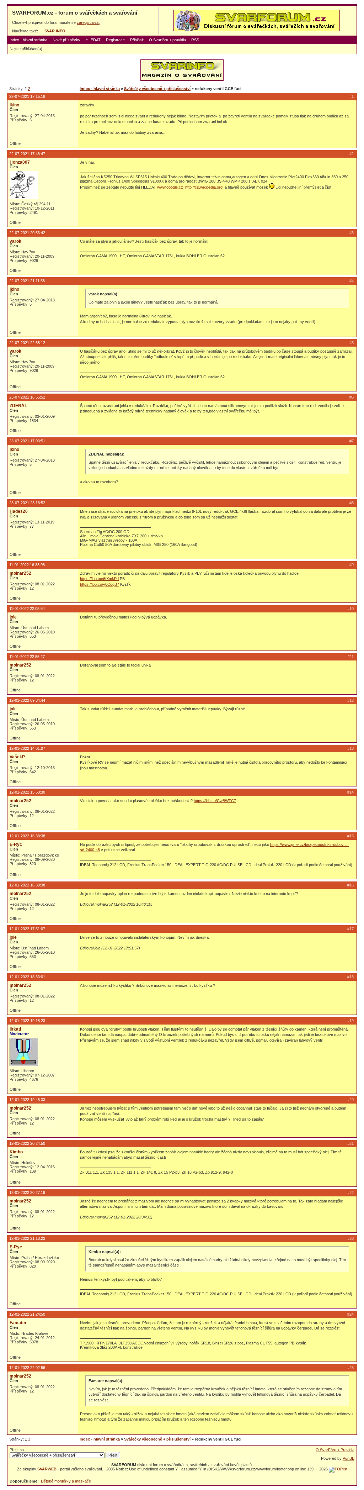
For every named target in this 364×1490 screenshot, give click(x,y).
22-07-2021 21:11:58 (27, 281)
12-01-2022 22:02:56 (27, 1367)
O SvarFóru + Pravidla (335, 1450)
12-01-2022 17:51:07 (27, 929)
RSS (195, 40)
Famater (18, 1322)
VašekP (17, 756)
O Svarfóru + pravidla (167, 40)
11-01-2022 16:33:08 (27, 565)
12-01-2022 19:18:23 (27, 1020)
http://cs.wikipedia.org (204, 187)
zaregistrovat (88, 22)
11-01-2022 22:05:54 (27, 608)
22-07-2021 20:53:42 (27, 233)
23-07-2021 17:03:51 (27, 441)
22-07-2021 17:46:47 (27, 154)
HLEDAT (93, 40)
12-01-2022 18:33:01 (27, 977)
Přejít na (17, 1450)
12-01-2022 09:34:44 (27, 700)
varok (15, 241)
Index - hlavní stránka (28, 40)
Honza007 (20, 162)
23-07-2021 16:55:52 (27, 397)
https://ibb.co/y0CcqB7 (99, 584)
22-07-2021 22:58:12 (27, 343)
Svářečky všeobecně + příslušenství (157, 88)
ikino (14, 104)
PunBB (348, 1458)
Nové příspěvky (66, 40)
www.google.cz (170, 187)
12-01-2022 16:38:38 (27, 836)
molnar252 (20, 573)
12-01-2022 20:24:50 (27, 1143)
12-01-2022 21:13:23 (27, 1238)
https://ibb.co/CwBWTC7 (215, 801)
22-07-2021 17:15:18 (27, 96)
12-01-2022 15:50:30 (27, 792)
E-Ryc (16, 844)
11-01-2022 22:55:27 (27, 656)
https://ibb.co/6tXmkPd (99, 578)
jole (13, 617)
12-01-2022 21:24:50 (27, 1314)
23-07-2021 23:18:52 (27, 503)
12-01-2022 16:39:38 (27, 885)
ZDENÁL (18, 405)
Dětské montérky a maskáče (66, 1481)
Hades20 (19, 511)
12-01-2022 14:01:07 (27, 748)
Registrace (115, 40)
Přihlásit (137, 40)
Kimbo (16, 1151)
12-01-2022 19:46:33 (27, 1099)
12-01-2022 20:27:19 (27, 1192)
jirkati (15, 1029)
